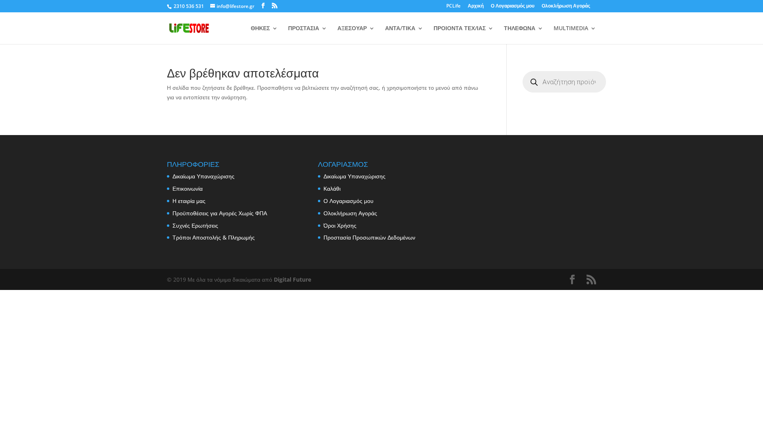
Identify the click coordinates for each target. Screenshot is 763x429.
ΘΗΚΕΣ (260, 28)
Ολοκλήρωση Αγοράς (566, 6)
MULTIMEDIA (571, 28)
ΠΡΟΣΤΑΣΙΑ (303, 28)
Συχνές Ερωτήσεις (195, 225)
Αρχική (476, 6)
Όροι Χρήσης (339, 225)
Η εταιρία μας (188, 201)
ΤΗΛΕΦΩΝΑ (519, 28)
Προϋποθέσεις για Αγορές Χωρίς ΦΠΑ (219, 213)
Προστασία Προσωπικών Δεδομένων (369, 237)
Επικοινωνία (187, 188)
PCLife (453, 6)
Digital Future (292, 279)
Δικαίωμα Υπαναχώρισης (203, 176)
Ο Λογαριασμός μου (512, 6)
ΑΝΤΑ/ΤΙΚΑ (400, 28)
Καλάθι (332, 188)
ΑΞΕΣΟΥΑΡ (352, 28)
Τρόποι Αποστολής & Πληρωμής (213, 237)
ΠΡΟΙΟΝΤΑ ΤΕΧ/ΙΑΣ (460, 28)
